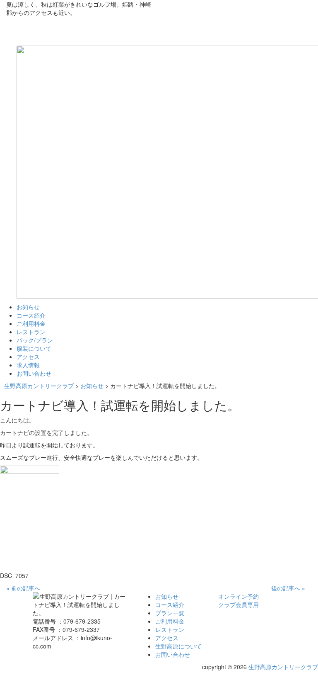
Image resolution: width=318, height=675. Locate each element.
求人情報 (28, 365)
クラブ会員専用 (238, 604)
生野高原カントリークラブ (283, 667)
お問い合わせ (34, 373)
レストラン (31, 332)
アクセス (28, 356)
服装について (34, 348)
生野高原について (178, 646)
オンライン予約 (238, 596)
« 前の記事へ (23, 588)
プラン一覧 (169, 613)
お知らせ (28, 307)
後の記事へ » (288, 588)
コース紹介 (31, 315)
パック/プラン (35, 340)
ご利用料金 (31, 323)
